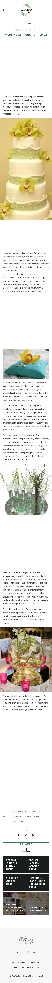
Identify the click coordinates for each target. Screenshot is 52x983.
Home (13, 962)
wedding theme (20, 821)
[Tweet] (26, 835)
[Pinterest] (28, 952)
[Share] (18, 835)
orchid (35, 811)
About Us (22, 962)
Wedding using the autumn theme (12, 865)
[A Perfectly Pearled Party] (37, 903)
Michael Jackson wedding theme (34, 865)
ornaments (18, 816)
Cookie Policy (33, 968)
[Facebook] (17, 952)
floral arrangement (21, 811)
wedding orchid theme (35, 816)
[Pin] (33, 835)
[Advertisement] (26, 68)
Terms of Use (18, 968)
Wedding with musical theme (14, 881)
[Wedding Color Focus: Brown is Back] (14, 903)
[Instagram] (23, 952)
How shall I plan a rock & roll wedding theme (37, 882)
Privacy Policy (35, 962)
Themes (18, 30)
